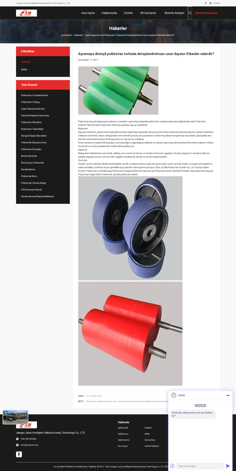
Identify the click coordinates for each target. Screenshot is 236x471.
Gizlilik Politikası (152, 446)
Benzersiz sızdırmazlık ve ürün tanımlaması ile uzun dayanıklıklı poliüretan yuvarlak (128, 401)
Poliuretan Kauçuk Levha (33, 142)
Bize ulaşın (123, 446)
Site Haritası (150, 440)
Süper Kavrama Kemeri (33, 109)
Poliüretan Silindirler (31, 122)
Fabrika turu (123, 434)
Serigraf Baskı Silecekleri (34, 135)
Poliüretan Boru (29, 176)
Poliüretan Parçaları (31, 149)
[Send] (228, 465)
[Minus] (228, 395)
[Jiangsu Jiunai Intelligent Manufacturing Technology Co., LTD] (26, 13)
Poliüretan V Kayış (30, 102)
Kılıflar (24, 69)
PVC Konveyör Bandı (31, 189)
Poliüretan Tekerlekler (32, 129)
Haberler (78, 35)
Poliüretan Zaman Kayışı (33, 183)
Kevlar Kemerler (29, 156)
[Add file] (172, 465)
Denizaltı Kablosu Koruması (35, 115)
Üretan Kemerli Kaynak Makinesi (37, 196)
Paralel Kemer (28, 169)
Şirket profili (123, 428)
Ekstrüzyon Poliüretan (32, 162)
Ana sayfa (66, 35)
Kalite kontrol (123, 440)
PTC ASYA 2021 (94, 396)
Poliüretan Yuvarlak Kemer (34, 95)
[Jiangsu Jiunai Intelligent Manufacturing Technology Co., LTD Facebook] (206, 3)
